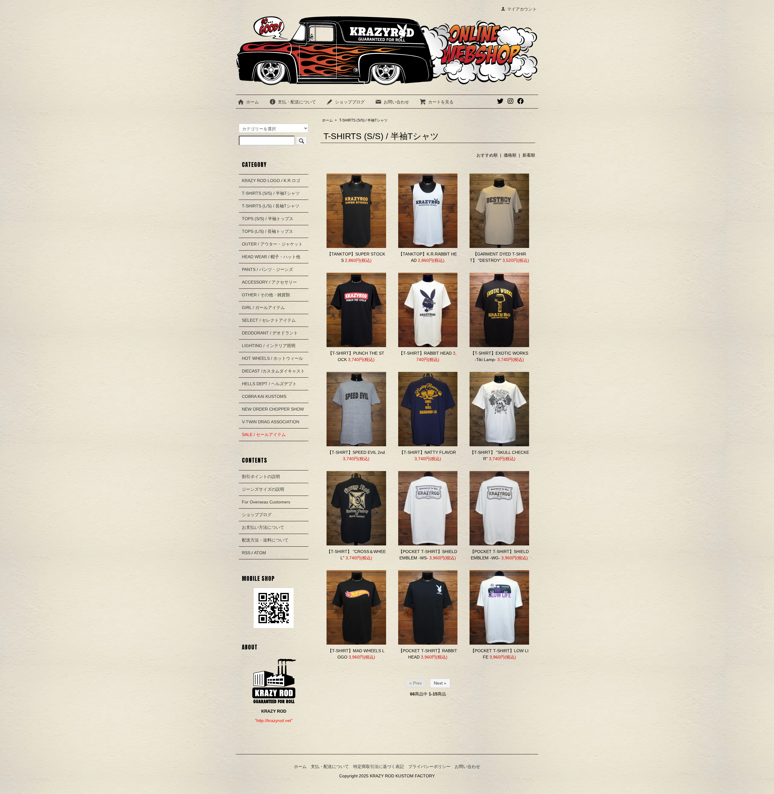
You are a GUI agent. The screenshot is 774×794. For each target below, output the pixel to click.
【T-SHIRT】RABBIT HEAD (425, 353)
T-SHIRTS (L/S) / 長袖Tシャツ (270, 205)
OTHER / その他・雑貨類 (266, 294)
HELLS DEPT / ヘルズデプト (269, 383)
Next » (440, 683)
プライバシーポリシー (429, 766)
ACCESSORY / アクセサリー (269, 282)
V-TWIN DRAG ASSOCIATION (270, 421)
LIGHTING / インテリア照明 (268, 345)
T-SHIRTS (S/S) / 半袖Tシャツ (363, 120)
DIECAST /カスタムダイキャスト (273, 371)
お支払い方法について (263, 527)
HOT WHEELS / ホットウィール (272, 358)
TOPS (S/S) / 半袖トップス (267, 218)
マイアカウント (522, 9)
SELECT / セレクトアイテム (269, 320)
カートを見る (441, 101)
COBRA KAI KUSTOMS (264, 396)
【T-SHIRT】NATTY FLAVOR (427, 452)
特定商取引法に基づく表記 (378, 766)
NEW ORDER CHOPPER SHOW (273, 409)
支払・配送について (297, 101)
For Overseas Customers (266, 502)
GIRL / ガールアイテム (263, 307)
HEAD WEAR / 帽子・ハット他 (271, 256)
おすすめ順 (487, 155)
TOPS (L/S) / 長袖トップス (267, 231)
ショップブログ (350, 101)
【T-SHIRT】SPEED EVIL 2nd (356, 452)
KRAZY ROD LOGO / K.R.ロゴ (271, 180)
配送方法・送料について (265, 540)
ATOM (260, 552)
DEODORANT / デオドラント (270, 332)
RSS (246, 552)
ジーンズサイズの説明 (263, 489)
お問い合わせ (396, 101)
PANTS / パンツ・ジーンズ (267, 269)
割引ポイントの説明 (261, 476)
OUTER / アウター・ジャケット (272, 244)
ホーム (252, 101)
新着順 (528, 155)
